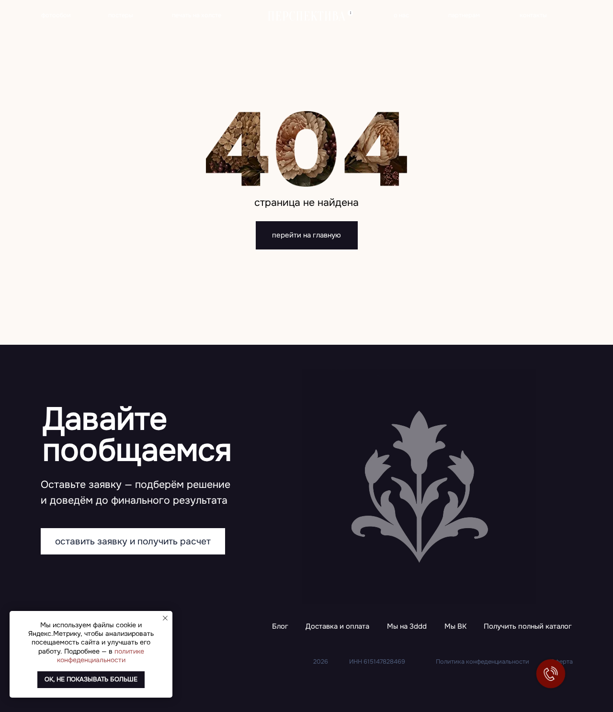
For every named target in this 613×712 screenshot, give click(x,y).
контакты (533, 15)
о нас (401, 15)
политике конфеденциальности (100, 655)
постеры (120, 15)
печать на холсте (196, 15)
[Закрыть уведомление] (165, 618)
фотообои (56, 15)
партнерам (464, 15)
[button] (528, 627)
